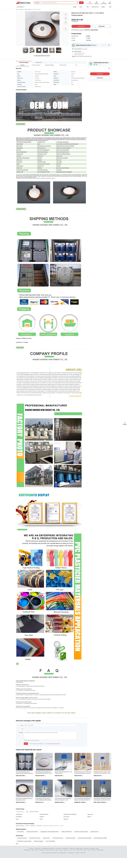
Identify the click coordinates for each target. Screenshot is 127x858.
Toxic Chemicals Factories (57, 838)
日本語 (78, 849)
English (32, 849)
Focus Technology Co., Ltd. (55, 852)
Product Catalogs (34, 811)
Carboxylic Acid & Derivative (32, 831)
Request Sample (94, 29)
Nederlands (66, 849)
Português (41, 849)
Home (17, 9)
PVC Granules (66, 816)
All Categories (20, 6)
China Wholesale (58, 848)
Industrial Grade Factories (35, 838)
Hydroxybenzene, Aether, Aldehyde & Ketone (50, 831)
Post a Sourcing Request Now (53, 743)
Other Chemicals (20, 831)
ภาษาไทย (85, 849)
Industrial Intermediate (70, 838)
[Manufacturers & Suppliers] (23, 2)
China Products (37, 848)
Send (26, 743)
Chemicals (21, 9)
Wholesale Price (65, 848)
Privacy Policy (83, 852)
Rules (110, 6)
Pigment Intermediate (38, 841)
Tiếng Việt (94, 849)
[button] (83, 65)
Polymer (89, 816)
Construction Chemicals (22, 838)
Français (46, 849)
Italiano (57, 849)
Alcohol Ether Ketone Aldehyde (70, 814)
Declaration (77, 852)
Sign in (109, 3)
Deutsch (61, 849)
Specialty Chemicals (44, 814)
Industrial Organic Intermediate (100, 838)
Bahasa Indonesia (100, 849)
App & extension (95, 6)
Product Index (86, 848)
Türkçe (89, 849)
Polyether (42, 816)
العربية (70, 849)
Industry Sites (72, 848)
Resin (17, 819)
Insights (97, 848)
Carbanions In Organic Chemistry (81, 831)
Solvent (41, 819)
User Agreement (71, 852)
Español (36, 849)
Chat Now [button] (102, 26)
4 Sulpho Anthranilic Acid (66, 831)
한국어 (74, 849)
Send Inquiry (81, 26)
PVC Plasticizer (19, 814)
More (17, 843)
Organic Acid (90, 814)
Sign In (73, 56)
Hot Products (31, 848)
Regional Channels (79, 848)
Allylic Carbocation (94, 831)
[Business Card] (109, 68)
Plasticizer (66, 819)
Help (87, 6)
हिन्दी (81, 849)
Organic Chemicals (28, 9)
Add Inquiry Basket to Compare (42, 55)
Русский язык (51, 849)
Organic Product (46, 838)
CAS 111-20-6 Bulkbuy (50, 841)
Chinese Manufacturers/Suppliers (48, 848)
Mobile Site (92, 848)
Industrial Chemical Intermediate (84, 838)
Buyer (81, 6)
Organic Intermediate (36, 9)
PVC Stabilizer (19, 816)
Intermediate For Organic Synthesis (24, 841)
